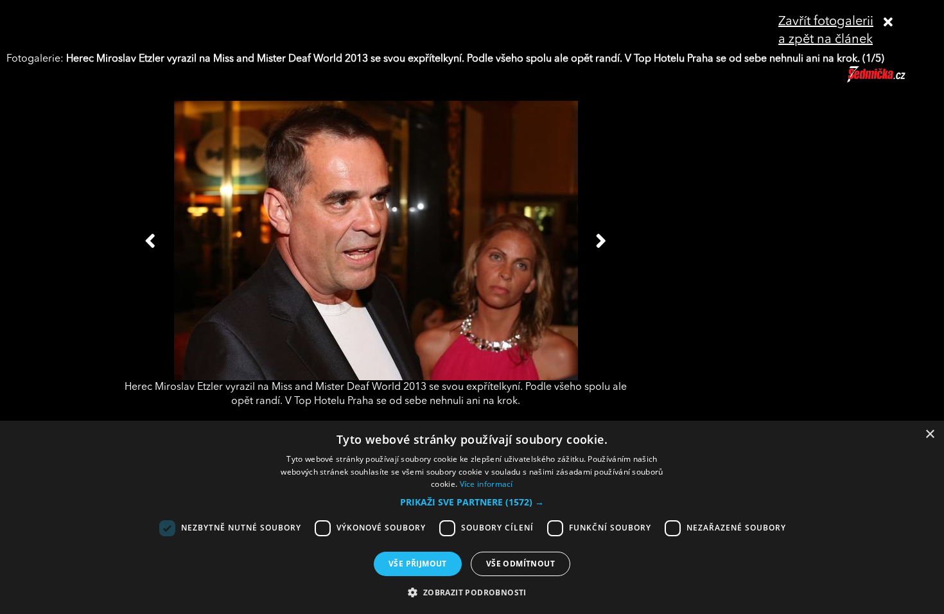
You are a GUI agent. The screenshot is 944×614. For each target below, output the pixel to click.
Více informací (486, 483)
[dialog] (472, 517)
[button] (472, 502)
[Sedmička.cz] (892, 80)
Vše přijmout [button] (418, 563)
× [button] (929, 434)
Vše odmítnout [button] (520, 563)
